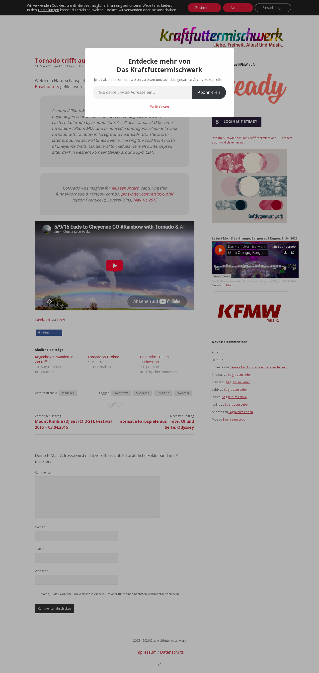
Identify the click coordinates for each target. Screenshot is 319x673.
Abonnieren (209, 92)
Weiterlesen (159, 106)
